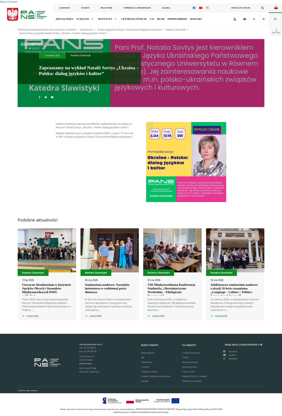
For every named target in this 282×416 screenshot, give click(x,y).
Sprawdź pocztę (189, 367)
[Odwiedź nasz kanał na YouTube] (200, 8)
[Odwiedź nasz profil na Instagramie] (207, 8)
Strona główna (148, 353)
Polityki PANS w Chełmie (194, 376)
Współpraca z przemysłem (137, 8)
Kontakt (196, 19)
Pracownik (106, 8)
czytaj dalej (32, 315)
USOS (185, 357)
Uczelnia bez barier (191, 353)
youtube (232, 355)
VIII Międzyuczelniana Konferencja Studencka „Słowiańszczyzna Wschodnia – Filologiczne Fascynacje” (171, 290)
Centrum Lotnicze (149, 371)
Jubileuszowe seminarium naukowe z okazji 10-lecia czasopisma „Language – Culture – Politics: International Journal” (234, 290)
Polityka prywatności (192, 381)
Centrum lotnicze (134, 19)
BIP (143, 357)
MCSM (160, 19)
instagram (232, 358)
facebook (232, 351)
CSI (152, 19)
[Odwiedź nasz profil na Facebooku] (194, 8)
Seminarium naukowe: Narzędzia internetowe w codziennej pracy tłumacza (107, 288)
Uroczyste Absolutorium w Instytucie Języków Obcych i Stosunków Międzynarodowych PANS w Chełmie (46, 290)
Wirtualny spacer (240, 8)
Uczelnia (82, 19)
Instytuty (105, 19)
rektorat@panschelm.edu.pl (90, 344)
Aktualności (64, 19)
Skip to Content (8, 1)
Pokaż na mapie (85, 364)
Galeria (166, 8)
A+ (263, 19)
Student (85, 8)
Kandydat (65, 8)
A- (254, 19)
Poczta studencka (190, 362)
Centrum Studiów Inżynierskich (156, 376)
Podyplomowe (177, 19)
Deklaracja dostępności (242, 344)
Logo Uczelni (188, 371)
